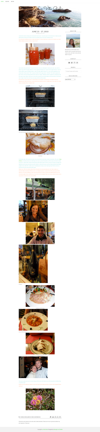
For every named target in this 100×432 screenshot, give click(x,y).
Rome (32, 417)
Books (12, 1)
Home (2, 1)
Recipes (7, 1)
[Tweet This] (53, 417)
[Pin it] (60, 417)
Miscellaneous (27, 417)
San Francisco (37, 417)
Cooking (22, 417)
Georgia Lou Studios (58, 429)
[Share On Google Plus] (58, 417)
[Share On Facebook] (55, 417)
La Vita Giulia (50, 8)
